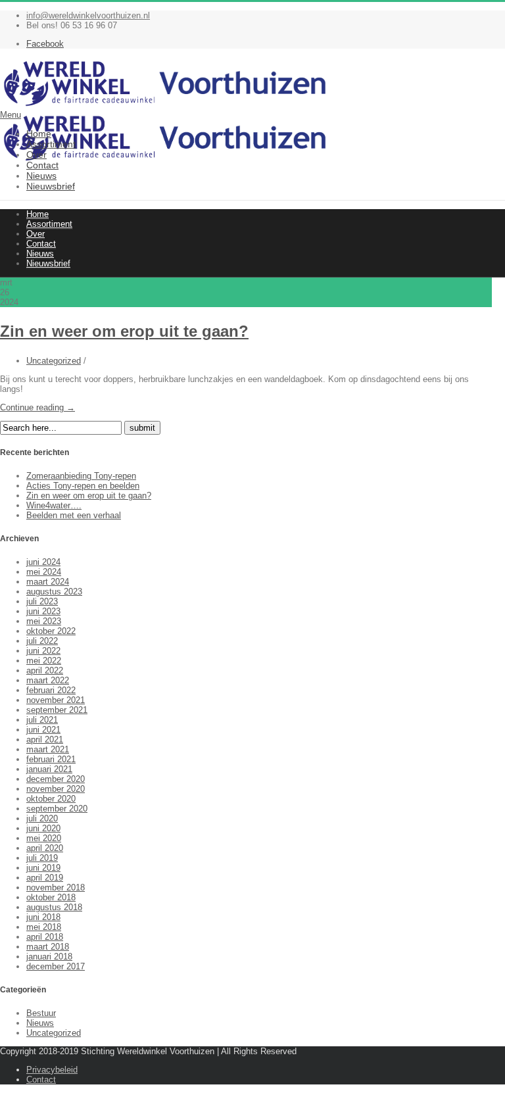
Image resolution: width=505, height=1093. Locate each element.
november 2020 (55, 789)
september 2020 (56, 809)
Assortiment (51, 144)
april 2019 (44, 878)
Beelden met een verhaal (73, 515)
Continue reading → (37, 407)
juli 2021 (42, 720)
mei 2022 (43, 661)
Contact (42, 165)
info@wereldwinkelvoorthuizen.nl (88, 15)
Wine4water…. (54, 505)
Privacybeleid (52, 1070)
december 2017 (55, 966)
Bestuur (41, 1013)
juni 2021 (43, 730)
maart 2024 (47, 582)
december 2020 (55, 779)
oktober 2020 (51, 799)
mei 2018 (43, 927)
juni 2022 (43, 651)
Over (36, 154)
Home (38, 133)
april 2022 (44, 670)
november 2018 (55, 887)
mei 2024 (43, 572)
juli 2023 (42, 601)
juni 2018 (43, 917)
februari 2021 (51, 759)
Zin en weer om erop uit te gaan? (124, 331)
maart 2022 (47, 680)
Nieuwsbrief (50, 186)
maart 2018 (47, 947)
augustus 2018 (54, 907)
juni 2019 (43, 868)
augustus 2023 (54, 591)
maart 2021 (47, 749)
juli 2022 (42, 641)
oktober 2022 (51, 631)
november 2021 (55, 700)
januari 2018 (49, 956)
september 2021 (56, 710)
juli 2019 (42, 858)
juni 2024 (43, 562)
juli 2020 (42, 818)
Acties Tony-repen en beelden (82, 486)
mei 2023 (43, 621)
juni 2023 (43, 611)
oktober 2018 (51, 897)
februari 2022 (51, 690)
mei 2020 (43, 838)
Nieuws (41, 175)
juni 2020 (43, 828)
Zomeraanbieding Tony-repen (81, 476)
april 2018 (44, 937)
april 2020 (44, 848)
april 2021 (44, 739)
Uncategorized (53, 361)
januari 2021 (49, 769)
